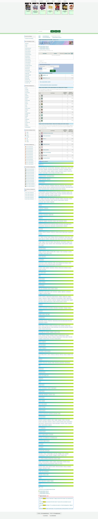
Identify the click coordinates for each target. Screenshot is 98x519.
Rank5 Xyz (61, 354)
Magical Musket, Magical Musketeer (52, 296)
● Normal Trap (27, 79)
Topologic (66, 453)
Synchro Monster (44, 424)
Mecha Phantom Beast (65, 299)
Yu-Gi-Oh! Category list (46, 37)
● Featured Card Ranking (29, 38)
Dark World (57, 198)
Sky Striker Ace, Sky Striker (53, 413)
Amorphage (66, 169)
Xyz (42, 471)
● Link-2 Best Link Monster (29, 194)
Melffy (54, 301)
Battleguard (52, 185)
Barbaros (42, 185)
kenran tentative (41, 285)
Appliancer (52, 171)
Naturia (40, 325)
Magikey (69, 296)
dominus (40, 205)
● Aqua (26, 120)
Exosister (40, 233)
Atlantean (48, 179)
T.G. (39, 428)
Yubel (47, 474)
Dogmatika (52, 201)
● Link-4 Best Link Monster (29, 197)
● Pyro (26, 117)
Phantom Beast (59, 336)
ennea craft (40, 229)
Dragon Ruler (51, 214)
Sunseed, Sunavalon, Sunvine (61, 421)
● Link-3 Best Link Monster (29, 195)
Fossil (56, 238)
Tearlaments (43, 428)
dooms (40, 211)
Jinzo (39, 272)
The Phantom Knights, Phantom (44, 440)
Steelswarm (50, 421)
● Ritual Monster (27, 52)
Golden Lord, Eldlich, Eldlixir (51, 251)
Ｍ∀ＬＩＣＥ (41, 487)
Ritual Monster (67, 362)
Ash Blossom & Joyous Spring (48, 133)
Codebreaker (47, 193)
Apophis (48, 171)
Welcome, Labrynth (52, 466)
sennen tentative (41, 397)
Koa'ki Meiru (45, 288)
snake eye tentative (42, 416)
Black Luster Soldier (68, 185)
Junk (42, 272)
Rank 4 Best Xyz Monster (30, 173)
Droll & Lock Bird (46, 149)
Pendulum (56, 335)
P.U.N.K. (40, 335)
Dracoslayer (41, 214)
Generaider (43, 243)
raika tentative (41, 351)
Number (40, 328)
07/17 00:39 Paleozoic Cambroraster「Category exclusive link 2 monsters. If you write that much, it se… (56, 499)
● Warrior (26, 109)
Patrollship (51, 335)
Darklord (61, 198)
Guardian (69, 251)
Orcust (59, 332)
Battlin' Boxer (57, 185)
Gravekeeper (65, 251)
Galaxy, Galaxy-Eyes (57, 241)
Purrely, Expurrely (57, 338)
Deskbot (70, 198)
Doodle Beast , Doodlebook (43, 208)
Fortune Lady (52, 238)
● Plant (26, 106)
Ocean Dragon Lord (42, 332)
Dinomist (66, 200)
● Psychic (26, 103)
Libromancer (55, 291)
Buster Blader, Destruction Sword (55, 188)
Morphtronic (50, 320)
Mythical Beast (41, 322)
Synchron (49, 424)
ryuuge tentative (41, 384)
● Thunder (26, 91)
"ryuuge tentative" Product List (45, 48)
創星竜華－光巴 (45, 75)
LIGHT (27, 133)
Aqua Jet (56, 171)
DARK (27, 132)
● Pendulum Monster (28, 65)
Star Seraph (67, 419)
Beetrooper (62, 185)
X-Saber (40, 471)
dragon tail (40, 217)
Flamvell (56, 237)
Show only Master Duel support (45, 64)
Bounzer (48, 187)
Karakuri (40, 282)
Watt (47, 466)
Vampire (51, 461)
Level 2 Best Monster (29, 148)
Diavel (52, 200)
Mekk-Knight (41, 301)
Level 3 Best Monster (29, 149)
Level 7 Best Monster (29, 156)
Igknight (47, 267)
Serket (40, 400)
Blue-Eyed (44, 187)
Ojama (55, 332)
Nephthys (62, 325)
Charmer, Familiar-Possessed (51, 192)
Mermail (65, 301)
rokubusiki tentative (42, 372)
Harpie (40, 256)
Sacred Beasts (44, 388)
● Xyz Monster (27, 56)
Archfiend (40, 172)
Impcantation (52, 267)
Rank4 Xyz (57, 354)
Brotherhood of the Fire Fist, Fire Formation (58, 187)
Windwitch (69, 466)
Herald (46, 262)
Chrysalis (68, 192)
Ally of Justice (41, 169)
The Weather (41, 447)
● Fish (26, 105)
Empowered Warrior (59, 225)
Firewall (49, 237)
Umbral (42, 458)
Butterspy (63, 188)
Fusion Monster (69, 238)
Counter (55, 193)
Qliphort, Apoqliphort (42, 341)
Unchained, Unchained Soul (48, 458)
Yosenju (44, 474)
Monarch (45, 320)
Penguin (67, 335)
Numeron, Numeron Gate (46, 328)
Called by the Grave (46, 144)
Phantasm (49, 336)
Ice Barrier (40, 267)
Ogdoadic (51, 332)
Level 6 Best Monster (29, 154)
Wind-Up (65, 466)
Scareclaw (50, 394)
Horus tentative (58, 264)
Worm (49, 468)
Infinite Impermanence (46, 135)
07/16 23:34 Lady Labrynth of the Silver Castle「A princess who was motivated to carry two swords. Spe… (55, 503)
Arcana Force (70, 171)
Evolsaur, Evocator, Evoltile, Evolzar (61, 232)
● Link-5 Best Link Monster (29, 198)
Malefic (65, 298)
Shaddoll (43, 400)
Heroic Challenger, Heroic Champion (62, 262)
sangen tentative (41, 391)
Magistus (40, 298)
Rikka (53, 362)
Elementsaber (53, 225)
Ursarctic (55, 458)
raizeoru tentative (47, 351)
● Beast (26, 98)
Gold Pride (44, 251)
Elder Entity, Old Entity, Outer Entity (57, 224)
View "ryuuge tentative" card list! (45, 81)
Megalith (71, 299)
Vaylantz (54, 461)
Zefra (40, 480)
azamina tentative (42, 182)
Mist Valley (47, 314)
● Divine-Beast (27, 100)
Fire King (45, 237)
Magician (60, 296)
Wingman (40, 468)
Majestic (49, 298)
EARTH (27, 135)
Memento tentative (59, 301)
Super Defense (69, 421)
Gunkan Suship (46, 253)
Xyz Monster (46, 471)
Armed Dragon (45, 172)
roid (39, 365)
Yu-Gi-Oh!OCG (45, 515)
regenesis (40, 359)
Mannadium (41, 299)
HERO (54, 262)
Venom (68, 461)
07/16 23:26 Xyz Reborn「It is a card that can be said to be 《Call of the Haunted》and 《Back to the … (56, 506)
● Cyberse (26, 125)
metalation (40, 304)
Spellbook (49, 419)
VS (58, 463)
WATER (27, 136)
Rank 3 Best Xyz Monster (30, 172)
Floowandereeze (61, 237)
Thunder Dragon (50, 453)
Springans (59, 419)
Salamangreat (53, 388)
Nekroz (43, 325)
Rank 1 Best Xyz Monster (30, 169)
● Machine (26, 95)
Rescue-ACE (45, 362)
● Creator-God (27, 122)
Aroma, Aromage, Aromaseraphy (54, 172)
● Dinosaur (27, 97)
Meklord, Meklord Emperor (48, 301)
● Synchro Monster (28, 54)
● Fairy (26, 111)
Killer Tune (40, 288)
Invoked (69, 267)
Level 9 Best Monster (29, 159)
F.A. (39, 237)
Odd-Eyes (47, 332)
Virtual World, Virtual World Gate (48, 463)
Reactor (65, 354)
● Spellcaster (27, 119)
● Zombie (26, 89)
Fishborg (52, 237)
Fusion (65, 238)
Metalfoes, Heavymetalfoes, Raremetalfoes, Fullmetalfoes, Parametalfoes (51, 307)
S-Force (40, 388)
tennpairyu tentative (42, 431)
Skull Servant (46, 413)
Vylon (61, 463)
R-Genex (40, 348)
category (55, 53)
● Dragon (26, 114)
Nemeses (47, 325)
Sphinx (53, 419)
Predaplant (40, 338)
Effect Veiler (45, 155)
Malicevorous (69, 298)
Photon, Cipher (65, 336)
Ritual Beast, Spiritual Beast (59, 362)
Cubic (46, 195)
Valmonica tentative (45, 461)
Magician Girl (65, 296)
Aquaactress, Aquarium (63, 171)
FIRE (27, 138)
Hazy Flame (44, 256)
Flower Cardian (67, 237)
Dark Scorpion (52, 198)
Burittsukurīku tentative (45, 188)
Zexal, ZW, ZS (43, 480)
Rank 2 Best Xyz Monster (30, 170)
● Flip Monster (27, 68)
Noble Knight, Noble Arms (46, 327)
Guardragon (41, 253)
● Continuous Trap (28, 81)
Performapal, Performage (43, 336)
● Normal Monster (28, 48)
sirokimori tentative (42, 410)
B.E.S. (39, 185)
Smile (59, 413)
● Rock (26, 94)
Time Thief (55, 453)
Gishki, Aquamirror (65, 243)
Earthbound (41, 224)
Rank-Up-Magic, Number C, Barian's (44, 354)
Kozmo (49, 288)
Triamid (59, 455)
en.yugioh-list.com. (46, 513)
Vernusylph (40, 463)
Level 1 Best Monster (29, 146)
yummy (40, 477)
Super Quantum (41, 423)
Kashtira (43, 282)
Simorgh (43, 407)
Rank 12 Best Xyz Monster (30, 186)
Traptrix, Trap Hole (49, 455)
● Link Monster (27, 67)
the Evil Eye (40, 437)
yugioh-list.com (57, 513)
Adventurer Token (64, 167)
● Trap (26, 46)
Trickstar (62, 455)
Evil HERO (40, 232)
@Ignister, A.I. (41, 164)
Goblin (42, 245)
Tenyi (40, 434)
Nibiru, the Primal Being (47, 152)
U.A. (39, 458)
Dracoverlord (46, 214)
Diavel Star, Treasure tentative (59, 200)
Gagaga (43, 241)
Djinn (45, 201)
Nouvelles (71, 327)
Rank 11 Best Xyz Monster (30, 184)
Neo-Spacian (55, 325)
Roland (40, 375)
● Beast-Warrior (27, 108)
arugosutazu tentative (42, 175)
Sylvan (66, 423)
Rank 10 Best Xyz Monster (30, 183)
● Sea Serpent (27, 92)
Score (69, 53)
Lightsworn (63, 291)
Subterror (54, 421)
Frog (58, 238)
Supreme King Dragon (56, 423)
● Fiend (26, 87)
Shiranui (40, 407)
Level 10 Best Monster (29, 160)
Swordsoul (62, 423)
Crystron (42, 195)
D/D (39, 198)
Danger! (42, 198)
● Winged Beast (27, 113)
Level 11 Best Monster (29, 162)
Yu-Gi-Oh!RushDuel (53, 515)
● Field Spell (27, 76)
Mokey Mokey (41, 320)
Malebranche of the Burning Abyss (57, 298)
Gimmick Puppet (58, 243)
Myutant (45, 322)
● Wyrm (26, 124)
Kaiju (39, 275)
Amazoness (61, 169)
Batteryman (47, 185)
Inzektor (40, 269)
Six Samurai (41, 413)
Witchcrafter (45, 468)
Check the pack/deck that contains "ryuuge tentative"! (48, 84)
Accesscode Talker (51, 167)
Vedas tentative (59, 461)
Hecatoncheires (41, 262)
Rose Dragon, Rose (45, 375)
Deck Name (45, 53)
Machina (40, 296)
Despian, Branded (42, 200)
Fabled (42, 237)
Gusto (50, 253)
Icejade (44, 267)
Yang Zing (40, 474)
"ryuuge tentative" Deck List (56, 37)
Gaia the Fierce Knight (49, 241)
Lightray (59, 291)
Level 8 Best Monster (29, 157)
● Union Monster (28, 59)
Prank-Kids (70, 336)
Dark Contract (47, 198)
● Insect (26, 102)
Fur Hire (61, 238)
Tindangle (59, 453)
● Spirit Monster (27, 57)
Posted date (72, 53)
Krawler (52, 288)
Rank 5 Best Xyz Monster (30, 175)
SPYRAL (63, 419)
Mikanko (69, 307)
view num (65, 53)
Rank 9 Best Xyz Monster (30, 181)
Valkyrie (40, 461)
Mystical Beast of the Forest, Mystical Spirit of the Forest (62, 320)
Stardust (40, 421)
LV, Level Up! (45, 293)
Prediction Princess (46, 338)
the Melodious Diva (53, 437)
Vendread (64, 461)
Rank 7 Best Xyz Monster (30, 178)
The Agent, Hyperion (44, 434)
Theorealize (41, 453)
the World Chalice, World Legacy (44, 450)
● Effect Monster (27, 49)
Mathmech (54, 299)
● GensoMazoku (27, 127)
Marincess (45, 299)
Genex (47, 243)
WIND (27, 140)
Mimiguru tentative (42, 314)
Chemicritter (59, 192)
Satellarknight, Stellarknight (43, 394)
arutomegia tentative (50, 175)
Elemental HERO (41, 225)
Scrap (54, 394)
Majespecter (45, 298)
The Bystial (51, 434)
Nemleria (51, 325)
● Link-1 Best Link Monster (29, 192)
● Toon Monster (27, 63)
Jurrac (44, 272)
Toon (63, 453)
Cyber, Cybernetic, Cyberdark (52, 195)
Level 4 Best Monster (29, 151)
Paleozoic (43, 335)
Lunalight (40, 293)
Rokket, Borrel (41, 368)
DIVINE (27, 141)
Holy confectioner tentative (50, 264)
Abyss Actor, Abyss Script (43, 167)
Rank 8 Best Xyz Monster (30, 180)
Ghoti (54, 243)
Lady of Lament (46, 291)
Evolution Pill (70, 232)
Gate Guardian (63, 241)
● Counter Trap (27, 82)
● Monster (26, 43)
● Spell (26, 45)
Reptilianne (40, 362)
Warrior (44, 466)
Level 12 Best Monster (29, 164)
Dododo (48, 201)
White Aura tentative (59, 466)
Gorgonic (58, 251)
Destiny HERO (48, 200)
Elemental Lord (47, 225)
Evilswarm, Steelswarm (46, 232)
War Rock (40, 466)
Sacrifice (49, 388)
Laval (51, 291)
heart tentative (41, 259)
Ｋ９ (39, 484)
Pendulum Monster (62, 335)
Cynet (59, 195)
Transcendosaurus (42, 455)
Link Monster (68, 291)
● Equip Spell (27, 73)
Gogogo (40, 251)
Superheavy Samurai (48, 423)
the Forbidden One (46, 437)
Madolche (44, 296)
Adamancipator (57, 167)
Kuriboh (56, 288)
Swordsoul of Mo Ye (46, 158)
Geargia (68, 241)
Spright (56, 419)
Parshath (47, 335)
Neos (59, 325)
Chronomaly (64, 192)
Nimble (66, 325)
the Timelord (41, 444)
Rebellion (69, 354)
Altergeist (45, 169)
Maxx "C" (44, 138)
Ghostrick (50, 243)
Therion (45, 453)
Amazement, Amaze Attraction (53, 169)
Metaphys (65, 307)
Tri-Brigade (55, 455)
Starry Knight (44, 421)
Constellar (51, 193)
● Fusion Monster (28, 51)
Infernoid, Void (61, 267)
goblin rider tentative (42, 248)
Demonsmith (66, 198)
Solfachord (40, 419)
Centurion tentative (42, 192)
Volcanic (56, 463)
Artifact (62, 172)
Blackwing (40, 187)
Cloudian (42, 193)
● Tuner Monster (28, 62)
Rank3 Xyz (53, 354)
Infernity (56, 267)
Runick (40, 381)
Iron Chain (44, 269)
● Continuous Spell (28, 71)
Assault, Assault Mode (42, 179)
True (65, 455)
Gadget (40, 241)
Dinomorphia (41, 201)
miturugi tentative (42, 317)
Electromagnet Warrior (67, 224)
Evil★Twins (53, 232)
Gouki (61, 251)
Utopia (59, 458)
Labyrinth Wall (41, 291)
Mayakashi (58, 299)
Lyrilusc (49, 293)
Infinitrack (65, 267)
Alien (72, 167)
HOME (39, 37)
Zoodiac (48, 480)
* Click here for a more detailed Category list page (46, 489)
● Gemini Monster (28, 60)
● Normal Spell (27, 70)
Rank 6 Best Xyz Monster (30, 176)
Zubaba (52, 480)
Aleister (69, 167)
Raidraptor (44, 348)
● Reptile (26, 116)
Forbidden (47, 238)
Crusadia (59, 193)
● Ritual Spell (27, 78)
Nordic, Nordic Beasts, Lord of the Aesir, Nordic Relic (59, 327)
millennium (40, 311)
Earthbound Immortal (46, 224)
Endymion (65, 225)
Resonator (50, 362)
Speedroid (45, 419)
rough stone (41, 378)
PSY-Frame (52, 338)
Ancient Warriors (43, 171)
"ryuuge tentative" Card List (44, 47)
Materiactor (50, 299)
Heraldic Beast (50, 262)
